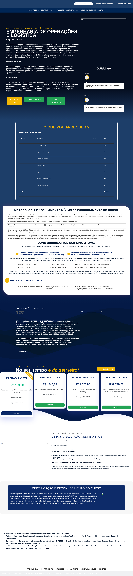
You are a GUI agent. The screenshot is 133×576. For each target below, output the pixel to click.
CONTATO (101, 10)
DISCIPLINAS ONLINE (88, 10)
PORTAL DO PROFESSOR (104, 4)
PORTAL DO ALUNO (124, 4)
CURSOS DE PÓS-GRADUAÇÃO (67, 569)
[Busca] (91, 3)
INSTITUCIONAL (47, 569)
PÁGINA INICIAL (33, 10)
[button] (53, 10)
